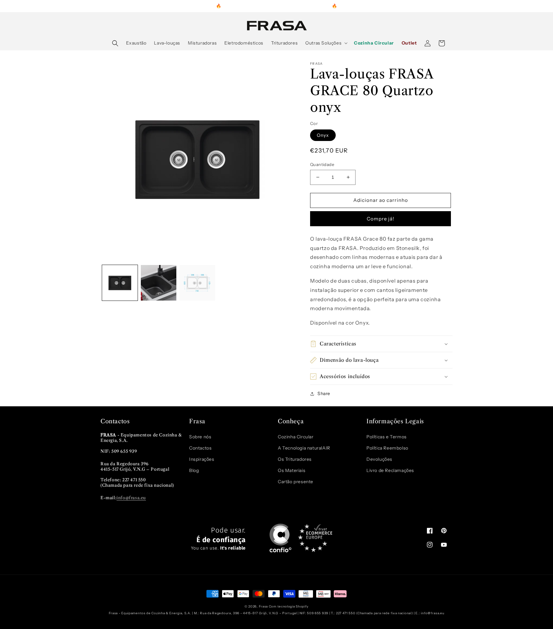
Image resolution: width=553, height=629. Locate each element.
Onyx (323, 135)
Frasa (263, 606)
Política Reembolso (387, 448)
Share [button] (323, 393)
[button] (115, 43)
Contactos (200, 448)
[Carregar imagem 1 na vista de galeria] (120, 283)
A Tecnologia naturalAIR (304, 448)
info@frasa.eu (131, 497)
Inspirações (201, 459)
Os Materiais (291, 470)
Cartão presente (295, 481)
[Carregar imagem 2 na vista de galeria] (158, 283)
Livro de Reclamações (390, 470)
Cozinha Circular (296, 437)
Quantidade (322, 164)
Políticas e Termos (386, 437)
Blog (194, 470)
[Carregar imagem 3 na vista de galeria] (197, 283)
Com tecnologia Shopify (289, 606)
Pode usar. (218, 538)
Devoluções (379, 459)
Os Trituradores (295, 459)
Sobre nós (200, 437)
